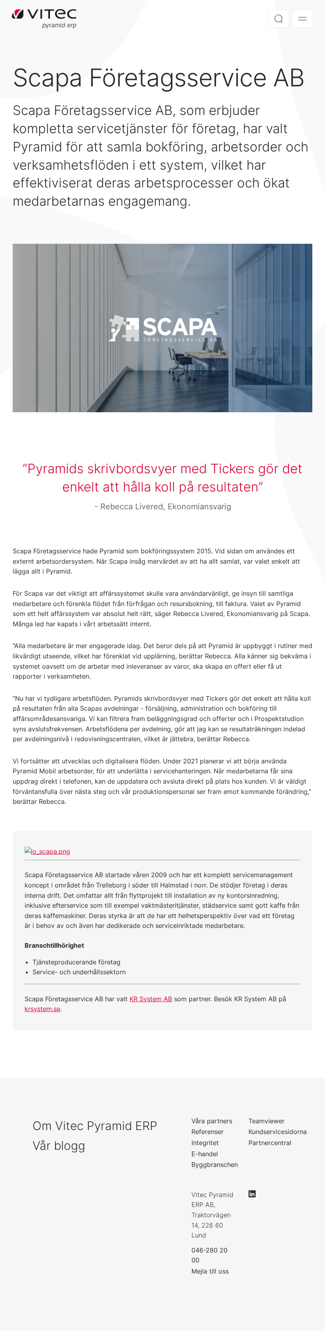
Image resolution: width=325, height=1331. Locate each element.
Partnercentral (270, 1143)
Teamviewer (267, 1121)
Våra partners (211, 1121)
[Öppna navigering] (302, 19)
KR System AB (151, 999)
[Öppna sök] (278, 19)
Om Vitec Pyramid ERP (94, 1126)
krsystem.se (42, 1009)
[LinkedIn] (256, 1193)
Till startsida (44, 18)
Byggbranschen (214, 1164)
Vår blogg (58, 1145)
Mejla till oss (210, 1271)
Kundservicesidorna (278, 1132)
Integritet (205, 1143)
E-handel (204, 1154)
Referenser (207, 1132)
